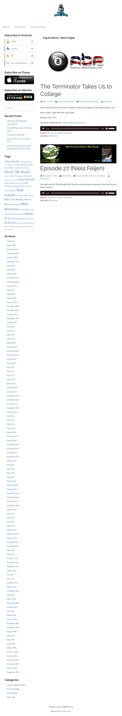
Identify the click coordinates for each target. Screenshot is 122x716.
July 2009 (10, 611)
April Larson (12, 165)
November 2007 (13, 664)
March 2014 (11, 530)
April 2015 (11, 477)
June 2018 (11, 330)
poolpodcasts (107, 101)
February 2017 (12, 387)
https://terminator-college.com (74, 122)
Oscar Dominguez (24, 209)
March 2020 (11, 273)
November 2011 (13, 562)
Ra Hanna (22, 214)
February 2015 (12, 485)
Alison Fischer (12, 161)
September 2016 (13, 408)
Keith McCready (23, 186)
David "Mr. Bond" (17, 171)
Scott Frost (30, 219)
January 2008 (12, 656)
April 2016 (11, 428)
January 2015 (12, 489)
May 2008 (11, 639)
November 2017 (13, 355)
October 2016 (12, 403)
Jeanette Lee (8, 180)
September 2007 (13, 672)
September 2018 (13, 318)
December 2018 (13, 306)
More (55, 136)
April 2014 (11, 525)
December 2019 (13, 277)
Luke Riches (12, 191)
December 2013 (13, 542)
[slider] (112, 128)
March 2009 (11, 615)
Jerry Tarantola (10, 183)
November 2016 (13, 399)
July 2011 (10, 574)
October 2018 (12, 314)
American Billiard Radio (65, 101)
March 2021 (11, 245)
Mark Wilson (28, 195)
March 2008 (11, 647)
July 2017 (10, 367)
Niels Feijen (94, 101)
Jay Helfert (12, 176)
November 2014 (13, 497)
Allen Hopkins (24, 162)
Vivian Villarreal (9, 229)
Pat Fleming (15, 214)
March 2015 (11, 481)
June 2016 (11, 420)
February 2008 (12, 651)
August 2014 (12, 509)
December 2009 (13, 603)
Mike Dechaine (15, 204)
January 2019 (12, 302)
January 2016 (12, 440)
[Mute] (106, 128)
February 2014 (12, 534)
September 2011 (13, 566)
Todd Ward (30, 226)
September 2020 (13, 261)
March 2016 (11, 432)
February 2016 (12, 436)
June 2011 (11, 578)
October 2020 (12, 257)
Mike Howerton (84, 101)
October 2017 (12, 359)
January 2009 (12, 619)
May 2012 (11, 554)
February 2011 (12, 582)
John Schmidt (14, 186)
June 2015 (11, 469)
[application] (78, 128)
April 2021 (11, 241)
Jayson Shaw (19, 176)
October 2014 (12, 501)
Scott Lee (10, 222)
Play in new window (55, 133)
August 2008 (12, 631)
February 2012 (12, 558)
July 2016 (10, 416)
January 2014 (12, 538)
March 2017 (11, 383)
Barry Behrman (22, 164)
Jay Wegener (27, 176)
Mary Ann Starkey (14, 199)
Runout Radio (66, 176)
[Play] (43, 128)
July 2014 (10, 513)
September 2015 (13, 456)
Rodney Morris (21, 219)
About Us (6, 27)
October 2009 (12, 607)
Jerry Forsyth (80, 176)
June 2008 (11, 635)
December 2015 (13, 444)
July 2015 (10, 464)
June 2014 (11, 517)
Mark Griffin (19, 195)
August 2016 (12, 412)
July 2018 (10, 326)
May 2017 (11, 375)
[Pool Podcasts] (61, 10)
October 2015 (12, 452)
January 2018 (12, 347)
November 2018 (13, 310)
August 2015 (12, 460)
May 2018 (11, 334)
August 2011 (12, 570)
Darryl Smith (25, 168)
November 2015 (13, 448)
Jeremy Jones (15, 180)
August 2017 (12, 363)
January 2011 (12, 586)
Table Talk (11, 697)
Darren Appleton (15, 168)
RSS (50, 136)
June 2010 (11, 595)
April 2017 (11, 379)
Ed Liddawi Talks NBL (16, 134)
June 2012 (11, 550)
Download (68, 133)
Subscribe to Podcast (38, 27)
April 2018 (11, 338)
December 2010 (13, 590)
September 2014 (13, 505)
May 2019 (11, 290)
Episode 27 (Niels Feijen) (72, 168)
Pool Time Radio (13, 689)
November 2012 (13, 546)
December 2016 (13, 395)
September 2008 (13, 627)
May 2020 (11, 265)
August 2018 (12, 322)
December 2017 (13, 351)
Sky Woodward (15, 226)
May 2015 (11, 473)
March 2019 (11, 298)
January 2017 (12, 391)
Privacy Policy (20, 27)
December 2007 (13, 660)
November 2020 (13, 253)
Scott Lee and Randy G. (23, 223)
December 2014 (13, 493)
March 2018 (11, 342)
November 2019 (13, 282)
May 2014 (11, 521)
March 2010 (11, 599)
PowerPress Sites (65, 711)
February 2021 (12, 249)
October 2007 (12, 668)
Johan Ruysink (19, 183)
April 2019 (11, 294)
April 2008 (11, 643)
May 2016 (11, 424)
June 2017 (11, 371)
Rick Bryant (12, 218)
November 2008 (13, 623)
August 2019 (12, 286)
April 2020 (11, 269)
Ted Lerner (23, 226)
